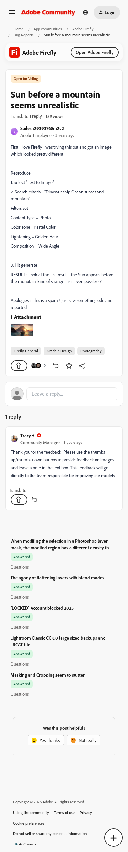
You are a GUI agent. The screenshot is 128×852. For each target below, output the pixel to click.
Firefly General (26, 350)
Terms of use (64, 812)
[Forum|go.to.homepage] (48, 12)
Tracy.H (27, 435)
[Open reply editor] (64, 394)
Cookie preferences (28, 823)
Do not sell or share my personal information (50, 833)
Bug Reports (24, 34)
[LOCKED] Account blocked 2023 (42, 607)
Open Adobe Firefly (95, 52)
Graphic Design (59, 350)
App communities (48, 28)
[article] (64, 468)
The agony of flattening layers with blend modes (57, 577)
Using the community (31, 812)
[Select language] (85, 12)
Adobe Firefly (83, 28)
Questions (20, 567)
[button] (12, 14)
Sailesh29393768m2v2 (42, 128)
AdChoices (27, 844)
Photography (91, 350)
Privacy (86, 812)
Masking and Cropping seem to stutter (48, 674)
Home (19, 28)
